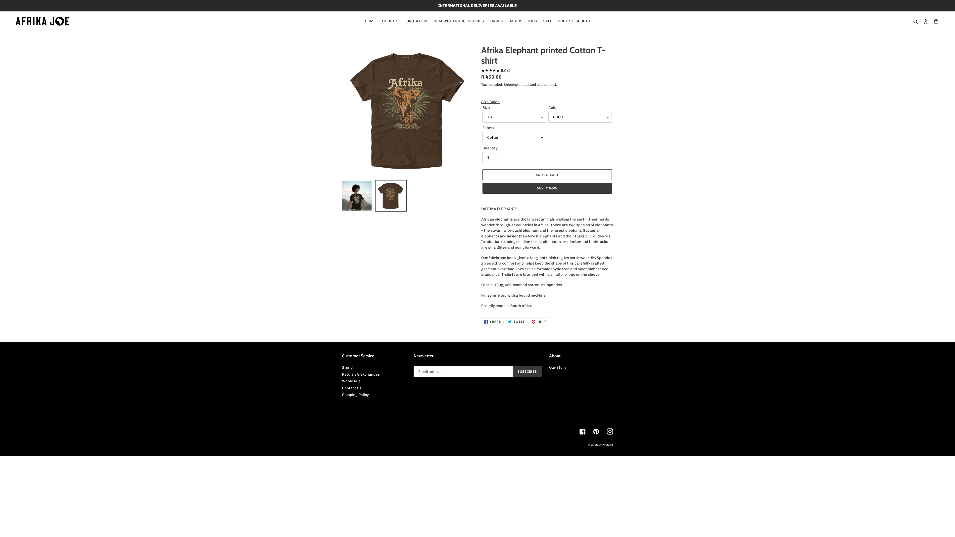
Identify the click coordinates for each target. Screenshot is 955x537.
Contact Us (351, 388)
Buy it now (547, 188)
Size (486, 107)
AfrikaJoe (606, 445)
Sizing (347, 367)
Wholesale (351, 381)
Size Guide (490, 102)
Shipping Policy (355, 395)
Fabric (488, 128)
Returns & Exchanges (361, 374)
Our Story (557, 367)
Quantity (490, 148)
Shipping (511, 85)
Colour (554, 107)
